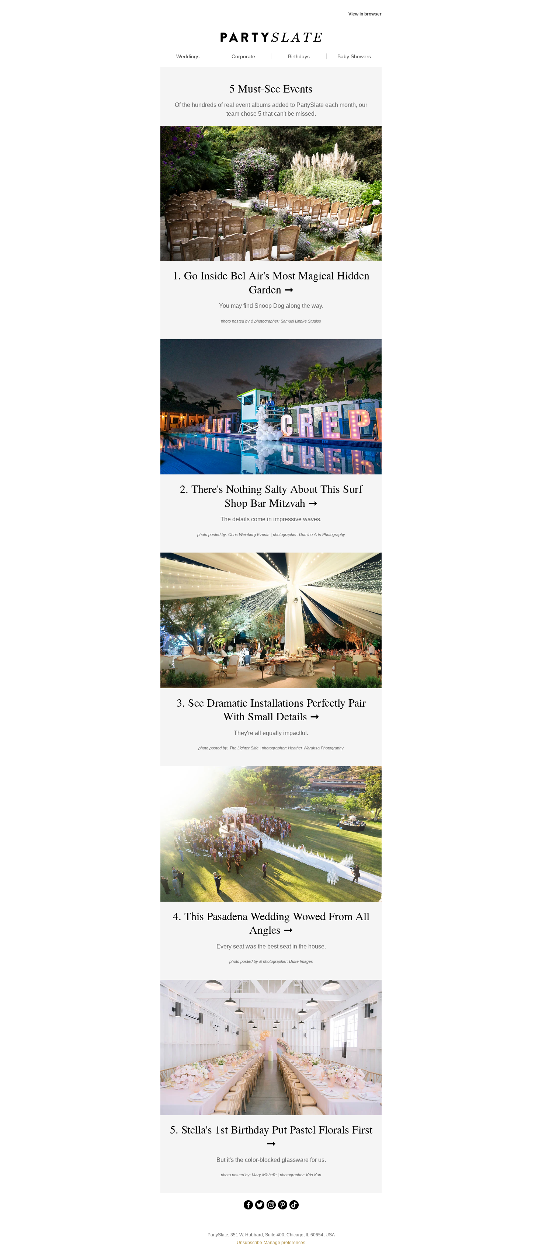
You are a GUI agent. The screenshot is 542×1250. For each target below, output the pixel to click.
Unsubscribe (249, 1242)
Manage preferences (284, 1242)
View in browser (365, 14)
